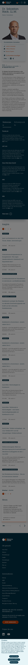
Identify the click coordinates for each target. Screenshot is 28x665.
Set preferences (14, 662)
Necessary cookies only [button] (14, 659)
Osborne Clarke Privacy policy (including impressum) (12, 652)
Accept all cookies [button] (14, 656)
